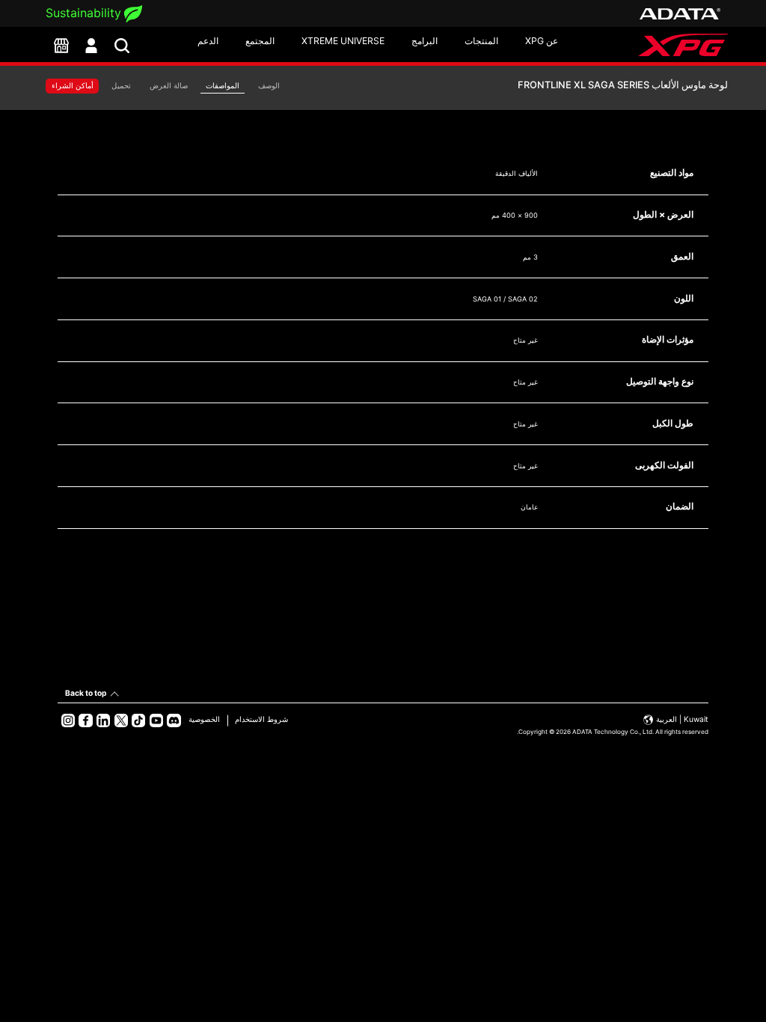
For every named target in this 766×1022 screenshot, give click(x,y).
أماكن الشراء (73, 86)
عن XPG (541, 40)
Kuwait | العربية (681, 719)
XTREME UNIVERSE (342, 40)
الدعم (207, 40)
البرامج (424, 40)
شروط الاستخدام (261, 719)
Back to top (85, 692)
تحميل (121, 86)
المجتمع (260, 40)
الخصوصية (204, 719)
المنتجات (481, 40)
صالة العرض (169, 86)
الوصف (269, 86)
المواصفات (222, 86)
